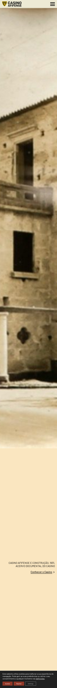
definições (40, 678)
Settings (30, 684)
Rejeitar (18, 684)
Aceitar (7, 684)
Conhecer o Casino (41, 571)
